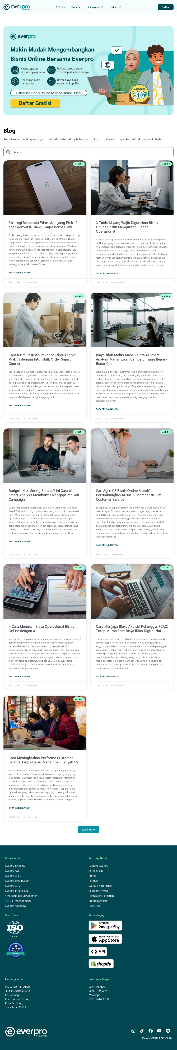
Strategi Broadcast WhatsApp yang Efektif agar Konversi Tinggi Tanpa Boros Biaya (43, 224)
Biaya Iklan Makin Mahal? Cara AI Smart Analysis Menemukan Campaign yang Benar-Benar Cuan (131, 359)
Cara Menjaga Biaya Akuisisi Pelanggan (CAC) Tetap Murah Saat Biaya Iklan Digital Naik (132, 628)
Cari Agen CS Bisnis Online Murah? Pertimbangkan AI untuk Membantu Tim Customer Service (128, 494)
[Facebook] (151, 1031)
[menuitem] (60, 7)
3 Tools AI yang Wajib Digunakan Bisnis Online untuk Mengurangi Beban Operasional (127, 227)
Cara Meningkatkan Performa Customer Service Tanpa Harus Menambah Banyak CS (43, 759)
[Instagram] (133, 1031)
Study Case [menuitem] (77, 6)
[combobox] (88, 152)
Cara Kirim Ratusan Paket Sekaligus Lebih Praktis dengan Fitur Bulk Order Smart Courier (42, 359)
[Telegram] (168, 1031)
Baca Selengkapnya (19, 273)
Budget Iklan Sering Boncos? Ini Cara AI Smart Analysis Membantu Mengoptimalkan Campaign (44, 494)
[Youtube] (159, 1031)
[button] (88, 829)
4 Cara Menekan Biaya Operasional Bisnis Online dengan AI (41, 628)
